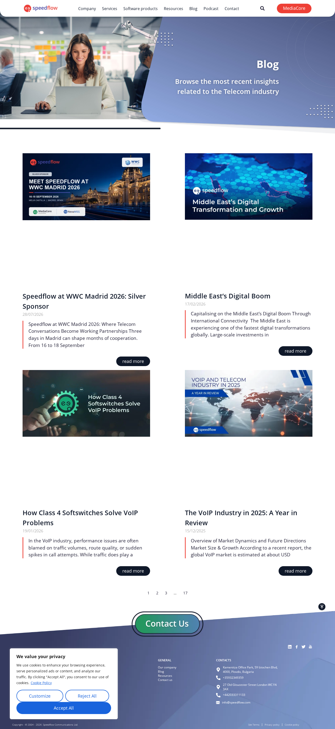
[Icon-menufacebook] (296, 646)
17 (185, 592)
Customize (40, 696)
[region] (64, 683)
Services (109, 8)
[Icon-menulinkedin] (289, 646)
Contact (232, 8)
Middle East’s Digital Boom (228, 295)
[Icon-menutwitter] (303, 646)
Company (87, 8)
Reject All (87, 696)
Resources (173, 8)
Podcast (211, 8)
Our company (167, 667)
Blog (193, 8)
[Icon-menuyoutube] (310, 646)
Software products (140, 8)
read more (133, 361)
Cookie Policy (41, 682)
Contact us (165, 680)
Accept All (64, 708)
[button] (262, 8)
